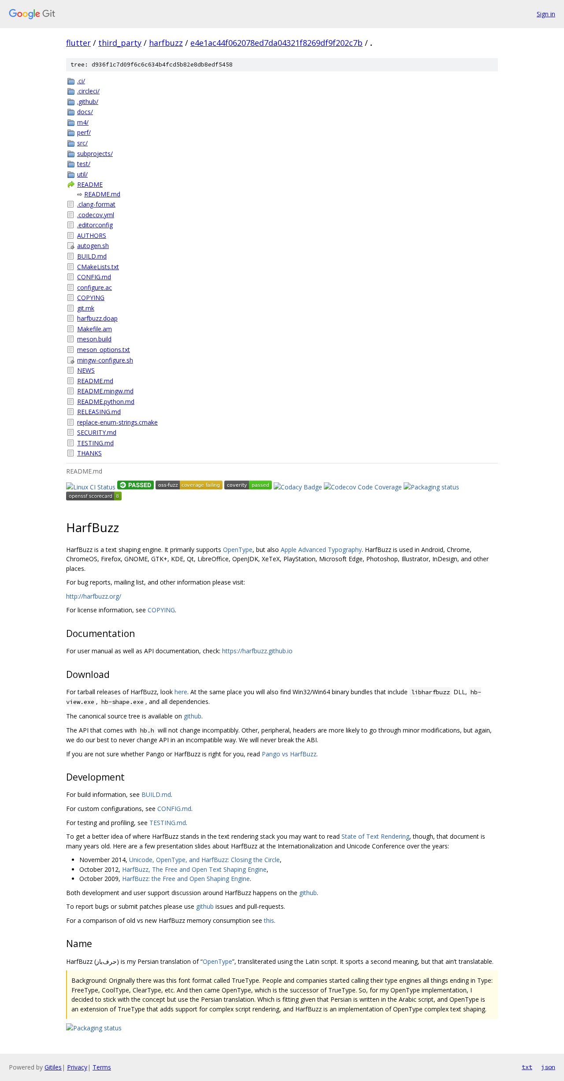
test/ (83, 163)
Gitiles (53, 1067)
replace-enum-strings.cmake (117, 422)
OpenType (237, 549)
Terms (102, 1067)
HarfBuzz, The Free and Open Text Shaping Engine (194, 869)
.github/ (87, 101)
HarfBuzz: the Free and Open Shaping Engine (186, 878)
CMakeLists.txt (98, 267)
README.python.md (105, 401)
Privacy (77, 1067)
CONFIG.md (94, 277)
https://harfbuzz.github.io (257, 651)
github (192, 716)
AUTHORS (91, 235)
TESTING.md (95, 443)
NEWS (86, 370)
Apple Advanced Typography (321, 549)
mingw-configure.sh (105, 360)
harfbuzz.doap (97, 318)
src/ (82, 143)
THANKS (89, 453)
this (269, 920)
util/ (82, 174)
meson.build (94, 339)
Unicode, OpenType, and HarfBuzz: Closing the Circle (204, 859)
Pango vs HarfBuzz (289, 754)
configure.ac (94, 287)
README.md (102, 194)
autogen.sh (93, 245)
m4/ (83, 122)
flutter (78, 42)
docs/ (85, 111)
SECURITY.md (96, 432)
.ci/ (81, 81)
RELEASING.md (99, 411)
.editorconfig (95, 225)
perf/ (84, 132)
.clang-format (96, 204)
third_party (119, 42)
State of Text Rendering (375, 836)
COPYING (90, 297)
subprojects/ (95, 153)
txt (527, 1067)
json (548, 1067)
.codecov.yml (95, 215)
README (90, 184)
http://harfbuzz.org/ (93, 596)
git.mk (85, 308)
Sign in (546, 14)
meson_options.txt (103, 349)
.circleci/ (88, 91)
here (180, 692)
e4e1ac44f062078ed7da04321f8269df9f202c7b (276, 42)
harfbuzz (166, 42)
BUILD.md (92, 256)
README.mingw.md (105, 391)
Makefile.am (94, 329)
